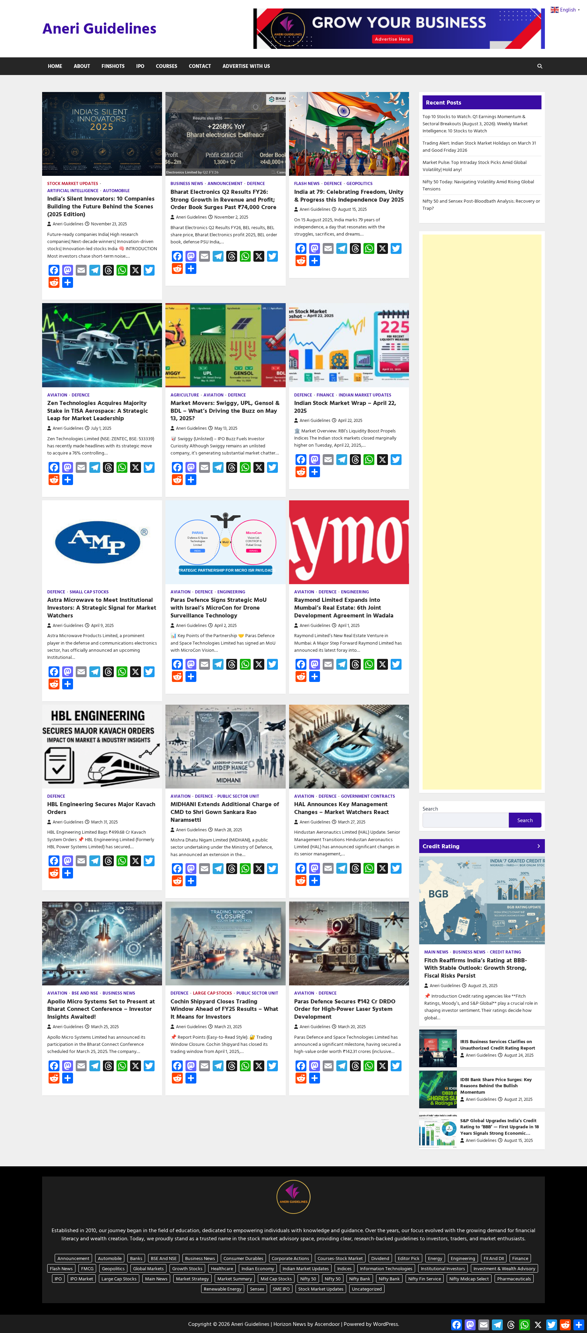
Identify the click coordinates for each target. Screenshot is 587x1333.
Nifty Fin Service (424, 1278)
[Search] (540, 66)
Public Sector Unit (238, 796)
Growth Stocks (187, 1268)
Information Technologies (386, 1268)
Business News (187, 183)
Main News (436, 952)
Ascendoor (327, 1324)
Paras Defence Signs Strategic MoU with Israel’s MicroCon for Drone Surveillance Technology (219, 607)
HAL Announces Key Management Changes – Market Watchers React (341, 807)
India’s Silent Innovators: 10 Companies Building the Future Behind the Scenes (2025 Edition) (101, 206)
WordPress (385, 1324)
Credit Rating (505, 952)
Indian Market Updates (365, 394)
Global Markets (148, 1268)
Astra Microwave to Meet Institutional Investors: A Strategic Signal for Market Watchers (101, 607)
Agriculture (185, 394)
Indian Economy (258, 1268)
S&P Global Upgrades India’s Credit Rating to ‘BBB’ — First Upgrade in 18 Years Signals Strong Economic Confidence (499, 1130)
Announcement (225, 183)
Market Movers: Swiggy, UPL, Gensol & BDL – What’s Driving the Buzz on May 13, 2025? (225, 410)
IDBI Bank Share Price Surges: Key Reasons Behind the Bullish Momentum (496, 1085)
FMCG (87, 1268)
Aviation (57, 394)
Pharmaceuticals (514, 1278)
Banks (136, 1258)
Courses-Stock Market (340, 1258)
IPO (140, 66)
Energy (435, 1258)
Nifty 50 (308, 1278)
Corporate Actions (290, 1258)
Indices (344, 1268)
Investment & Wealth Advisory (504, 1268)
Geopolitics (359, 183)
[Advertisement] (482, 512)
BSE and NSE (85, 993)
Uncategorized (367, 1288)
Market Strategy (192, 1278)
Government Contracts (368, 796)
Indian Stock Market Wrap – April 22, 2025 (345, 406)
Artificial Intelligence (73, 190)
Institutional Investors (443, 1268)
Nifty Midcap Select (469, 1278)
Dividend (380, 1258)
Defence (256, 183)
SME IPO (281, 1288)
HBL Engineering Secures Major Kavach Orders (101, 807)
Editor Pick (409, 1258)
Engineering (231, 591)
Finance (325, 394)
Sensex (257, 1288)
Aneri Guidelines (99, 27)
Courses (166, 66)
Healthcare (222, 1268)
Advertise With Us (246, 66)
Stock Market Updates (72, 183)
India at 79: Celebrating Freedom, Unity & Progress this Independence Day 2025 (349, 195)
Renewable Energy (223, 1288)
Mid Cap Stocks (276, 1278)
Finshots (113, 66)
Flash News (307, 183)
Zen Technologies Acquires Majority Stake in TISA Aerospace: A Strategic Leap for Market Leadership (97, 410)
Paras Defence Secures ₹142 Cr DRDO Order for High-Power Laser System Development (344, 1009)
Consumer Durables (243, 1258)
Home (55, 66)
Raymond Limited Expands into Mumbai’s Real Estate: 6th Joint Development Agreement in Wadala (343, 607)
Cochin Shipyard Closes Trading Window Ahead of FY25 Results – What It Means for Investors (224, 1009)
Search (430, 808)
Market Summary (234, 1278)
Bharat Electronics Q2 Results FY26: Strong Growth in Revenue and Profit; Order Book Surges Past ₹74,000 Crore (224, 199)
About (82, 66)
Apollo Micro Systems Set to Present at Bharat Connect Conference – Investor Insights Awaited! (101, 1009)
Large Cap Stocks (212, 993)
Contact (200, 66)
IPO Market (81, 1278)
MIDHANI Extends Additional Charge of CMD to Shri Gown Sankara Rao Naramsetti (225, 811)
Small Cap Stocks (89, 591)
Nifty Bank (359, 1278)
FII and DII (494, 1258)
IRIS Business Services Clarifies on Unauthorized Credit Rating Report (497, 1044)
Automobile (116, 190)
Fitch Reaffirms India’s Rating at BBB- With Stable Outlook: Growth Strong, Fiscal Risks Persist (475, 968)
